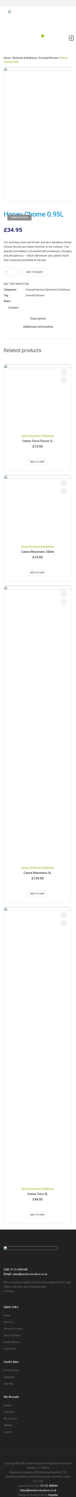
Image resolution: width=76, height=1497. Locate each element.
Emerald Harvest (48, 58)
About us (9, 1322)
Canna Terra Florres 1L (37, 441)
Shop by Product (13, 1329)
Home (7, 58)
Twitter (32, 301)
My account (10, 1419)
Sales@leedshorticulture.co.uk (38, 1490)
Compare (13, 308)
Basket (7, 1405)
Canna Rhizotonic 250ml (37, 552)
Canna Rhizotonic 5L (37, 873)
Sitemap (8, 1384)
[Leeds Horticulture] (38, 19)
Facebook (27, 301)
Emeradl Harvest (35, 295)
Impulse (53, 1495)
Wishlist (8, 1425)
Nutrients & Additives (25, 58)
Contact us (10, 1349)
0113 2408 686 (19, 1270)
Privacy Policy (11, 1370)
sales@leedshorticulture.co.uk (30, 1274)
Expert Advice (12, 1342)
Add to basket (34, 272)
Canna (24, 436)
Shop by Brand (12, 1335)
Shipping (9, 1377)
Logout (8, 1432)
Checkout (9, 1412)
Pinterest (37, 301)
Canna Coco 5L (37, 1194)
